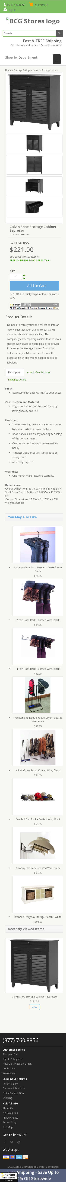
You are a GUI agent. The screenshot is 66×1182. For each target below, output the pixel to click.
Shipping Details (17, 379)
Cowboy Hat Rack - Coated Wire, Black (38, 868)
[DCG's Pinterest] (19, 1142)
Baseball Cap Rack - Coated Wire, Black (37, 819)
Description (14, 372)
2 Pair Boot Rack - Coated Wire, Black (37, 620)
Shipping (7, 1097)
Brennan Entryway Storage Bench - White (37, 917)
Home (8, 70)
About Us (8, 1108)
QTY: (12, 271)
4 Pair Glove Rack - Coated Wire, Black (38, 770)
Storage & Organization (26, 70)
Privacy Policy (10, 1117)
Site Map (8, 1127)
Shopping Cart (11, 1054)
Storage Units (49, 70)
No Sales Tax (10, 1113)
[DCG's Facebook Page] (5, 1142)
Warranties (9, 1073)
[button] (33, 1175)
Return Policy (10, 1083)
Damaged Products (14, 1088)
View (34, 1007)
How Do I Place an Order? (17, 1063)
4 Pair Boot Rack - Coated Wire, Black (37, 668)
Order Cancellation (13, 1093)
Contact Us (9, 1068)
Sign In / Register (12, 1059)
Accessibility (9, 1122)
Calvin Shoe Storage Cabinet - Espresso (34, 996)
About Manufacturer (38, 372)
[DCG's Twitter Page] (11, 1142)
